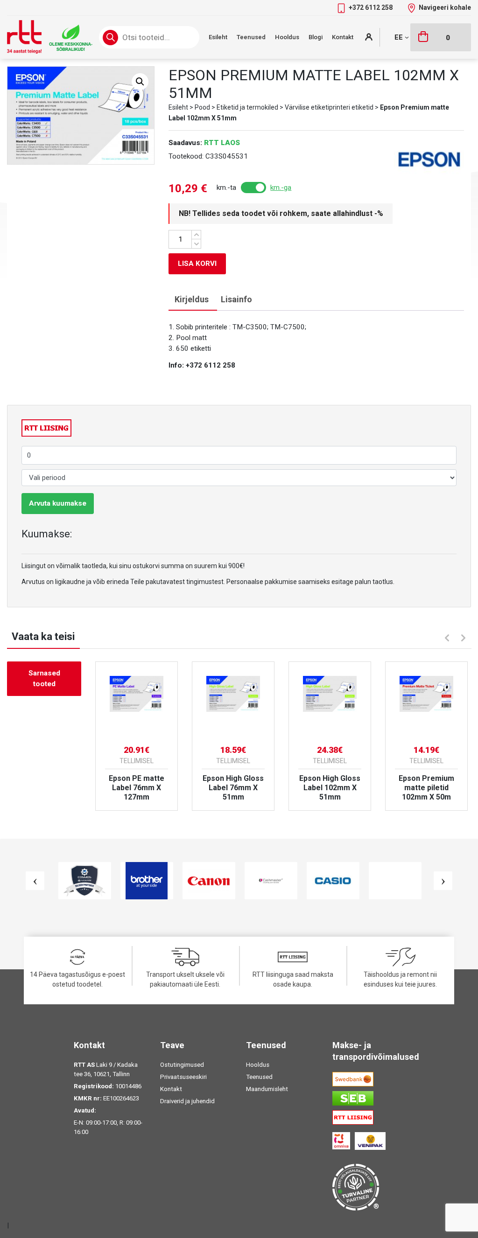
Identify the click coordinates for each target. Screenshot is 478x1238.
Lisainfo (236, 299)
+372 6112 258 (371, 7)
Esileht (218, 37)
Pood (202, 107)
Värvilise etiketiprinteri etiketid (329, 107)
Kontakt (342, 37)
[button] (140, 81)
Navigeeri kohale (445, 7)
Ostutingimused (182, 1064)
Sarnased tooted (44, 678)
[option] (136, 736)
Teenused (251, 37)
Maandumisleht (267, 1088)
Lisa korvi (197, 263)
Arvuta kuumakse (57, 503)
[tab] (191, 300)
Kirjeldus (192, 299)
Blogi (316, 37)
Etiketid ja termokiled (247, 107)
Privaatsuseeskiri (183, 1076)
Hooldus (287, 37)
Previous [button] (445, 636)
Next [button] (464, 639)
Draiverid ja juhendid (187, 1101)
